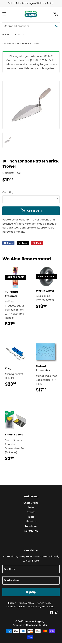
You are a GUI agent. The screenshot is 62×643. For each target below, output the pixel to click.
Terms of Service (15, 606)
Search (12, 603)
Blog (31, 517)
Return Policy (44, 603)
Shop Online (31, 503)
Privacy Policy (26, 603)
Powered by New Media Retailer (30, 625)
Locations (31, 526)
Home (5, 34)
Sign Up (31, 592)
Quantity (7, 192)
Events (31, 512)
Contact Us (31, 531)
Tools (18, 34)
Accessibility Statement (41, 606)
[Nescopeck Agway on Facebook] (51, 613)
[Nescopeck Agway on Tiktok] (56, 613)
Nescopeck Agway (34, 621)
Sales (31, 507)
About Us (31, 521)
